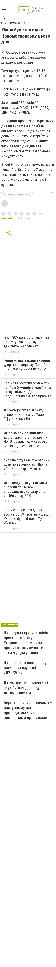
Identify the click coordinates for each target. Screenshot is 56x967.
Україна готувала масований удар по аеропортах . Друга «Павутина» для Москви (26, 464)
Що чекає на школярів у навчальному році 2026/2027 (25, 667)
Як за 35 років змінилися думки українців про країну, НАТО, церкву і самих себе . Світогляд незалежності (26, 439)
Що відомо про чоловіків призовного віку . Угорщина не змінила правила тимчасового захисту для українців (26, 642)
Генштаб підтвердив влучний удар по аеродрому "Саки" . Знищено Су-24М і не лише (27, 364)
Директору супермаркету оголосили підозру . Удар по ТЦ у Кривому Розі (26, 414)
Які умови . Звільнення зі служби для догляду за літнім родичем (26, 687)
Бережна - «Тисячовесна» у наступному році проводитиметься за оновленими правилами (28, 710)
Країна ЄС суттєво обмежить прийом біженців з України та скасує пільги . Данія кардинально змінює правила (27, 389)
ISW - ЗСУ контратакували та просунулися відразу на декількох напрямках (26, 341)
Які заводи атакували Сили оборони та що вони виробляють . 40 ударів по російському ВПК (25, 489)
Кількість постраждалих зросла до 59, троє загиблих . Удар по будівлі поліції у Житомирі (27, 516)
